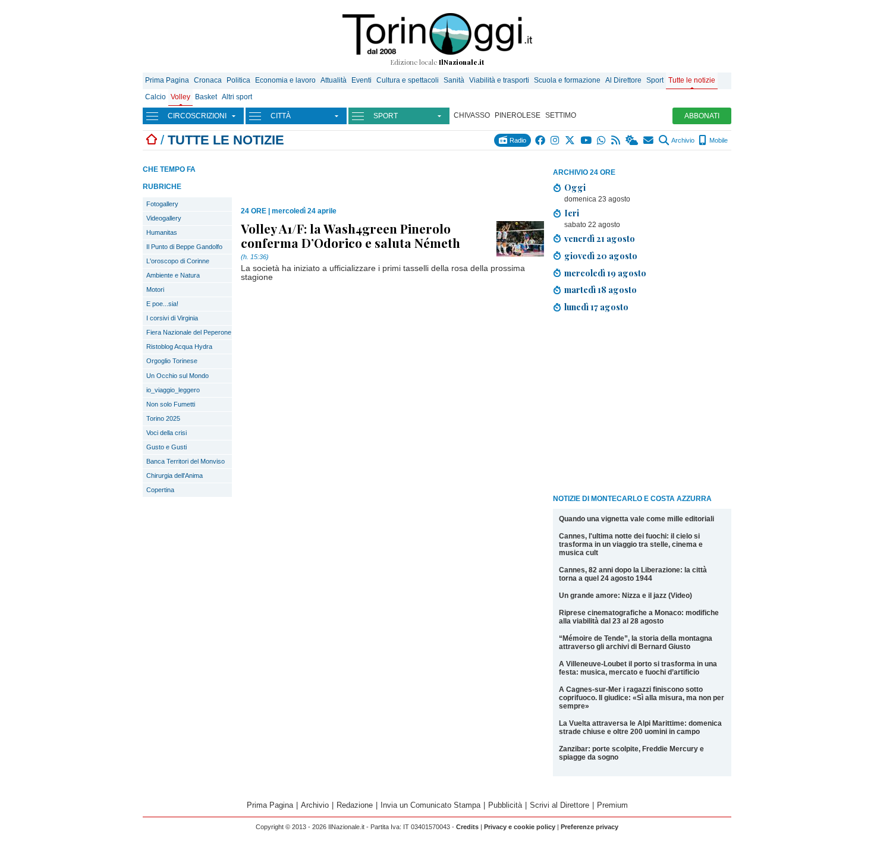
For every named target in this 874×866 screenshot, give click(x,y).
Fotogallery (162, 203)
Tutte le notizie (691, 80)
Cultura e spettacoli (407, 80)
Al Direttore (623, 80)
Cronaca (208, 80)
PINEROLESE (517, 115)
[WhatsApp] (602, 140)
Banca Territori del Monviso (185, 461)
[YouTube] (586, 140)
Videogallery (163, 218)
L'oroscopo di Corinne (177, 260)
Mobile (718, 140)
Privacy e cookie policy (519, 826)
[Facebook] (540, 140)
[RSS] (616, 140)
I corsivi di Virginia (172, 318)
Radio (517, 140)
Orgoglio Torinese (171, 360)
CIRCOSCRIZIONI (197, 116)
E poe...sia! (162, 303)
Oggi (575, 187)
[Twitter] (570, 140)
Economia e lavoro (285, 80)
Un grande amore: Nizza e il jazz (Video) (625, 595)
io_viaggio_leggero (173, 389)
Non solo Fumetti (170, 404)
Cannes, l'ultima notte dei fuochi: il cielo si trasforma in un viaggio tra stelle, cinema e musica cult (631, 544)
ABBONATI (701, 116)
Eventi (361, 80)
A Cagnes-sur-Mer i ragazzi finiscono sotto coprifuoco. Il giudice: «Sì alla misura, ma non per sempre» (641, 697)
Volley (180, 97)
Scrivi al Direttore (559, 805)
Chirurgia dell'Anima (174, 475)
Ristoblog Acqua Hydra (179, 346)
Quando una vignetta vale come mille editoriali (636, 519)
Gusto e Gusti (166, 447)
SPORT (385, 116)
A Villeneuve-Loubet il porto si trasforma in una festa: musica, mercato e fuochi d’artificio (638, 668)
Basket (206, 97)
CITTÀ (281, 116)
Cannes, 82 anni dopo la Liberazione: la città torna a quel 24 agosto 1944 (633, 574)
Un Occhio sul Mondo (177, 375)
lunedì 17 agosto (596, 307)
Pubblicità (505, 805)
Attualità (333, 80)
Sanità (454, 80)
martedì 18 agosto (600, 289)
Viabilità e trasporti (499, 80)
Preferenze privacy (589, 826)
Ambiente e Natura (173, 275)
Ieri (571, 213)
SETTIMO (560, 115)
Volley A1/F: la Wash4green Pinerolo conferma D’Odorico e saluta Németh (350, 235)
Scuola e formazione (567, 80)
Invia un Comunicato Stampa (430, 805)
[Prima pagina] (151, 140)
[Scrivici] (649, 140)
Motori (155, 289)
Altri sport (237, 97)
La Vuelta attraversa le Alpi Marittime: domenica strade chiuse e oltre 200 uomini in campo (640, 727)
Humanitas (161, 232)
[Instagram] (556, 140)
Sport (655, 80)
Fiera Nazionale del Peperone (188, 332)
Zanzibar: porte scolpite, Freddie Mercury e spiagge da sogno (631, 753)
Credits (467, 826)
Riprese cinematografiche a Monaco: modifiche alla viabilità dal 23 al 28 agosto (639, 617)
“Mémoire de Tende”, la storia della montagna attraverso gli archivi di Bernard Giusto (635, 642)
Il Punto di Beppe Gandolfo (184, 246)
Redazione (355, 805)
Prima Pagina (167, 80)
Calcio (155, 97)
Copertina (160, 489)
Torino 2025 (163, 418)
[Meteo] (632, 140)
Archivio (682, 140)
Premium (612, 805)
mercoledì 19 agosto (605, 273)
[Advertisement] (642, 405)
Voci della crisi (166, 432)
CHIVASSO (472, 115)
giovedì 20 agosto (600, 256)
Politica (238, 80)
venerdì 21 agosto (599, 238)
